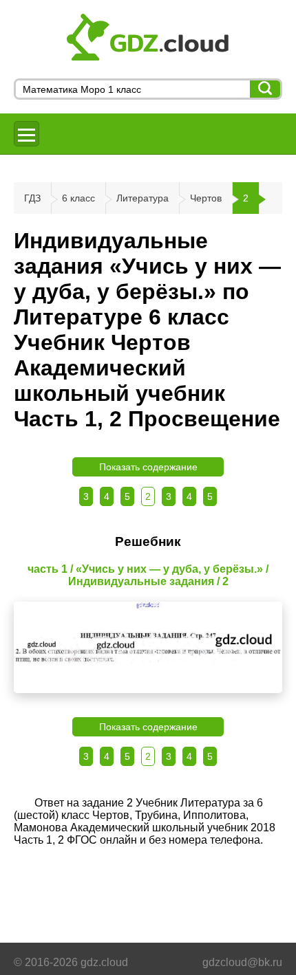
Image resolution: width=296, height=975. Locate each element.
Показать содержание (148, 466)
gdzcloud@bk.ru (242, 962)
